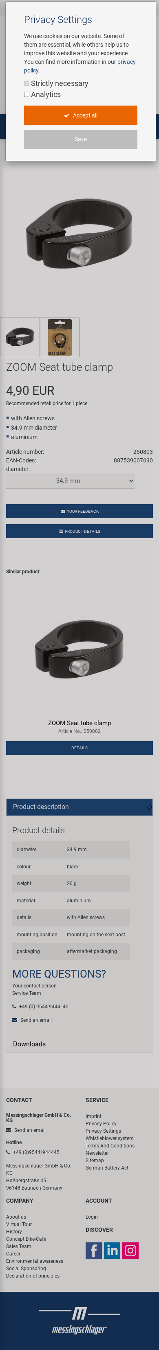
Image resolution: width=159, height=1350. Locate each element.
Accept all (84, 115)
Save (81, 139)
